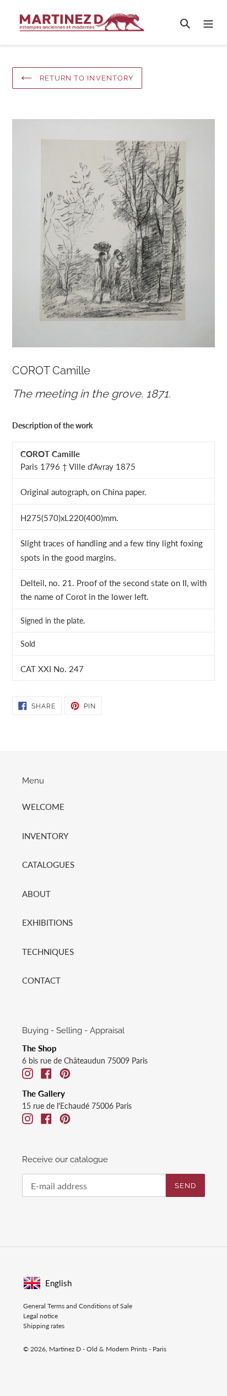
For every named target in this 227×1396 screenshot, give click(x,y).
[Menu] (208, 22)
